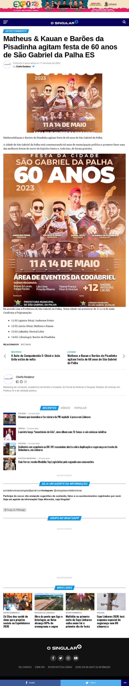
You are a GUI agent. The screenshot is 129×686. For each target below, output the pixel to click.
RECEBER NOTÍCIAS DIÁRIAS (60, 667)
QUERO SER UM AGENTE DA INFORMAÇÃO (92, 667)
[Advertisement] (64, 552)
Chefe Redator (23, 66)
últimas (26, 345)
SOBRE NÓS (40, 667)
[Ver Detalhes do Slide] (64, 6)
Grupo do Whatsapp (15, 510)
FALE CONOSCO (25, 667)
